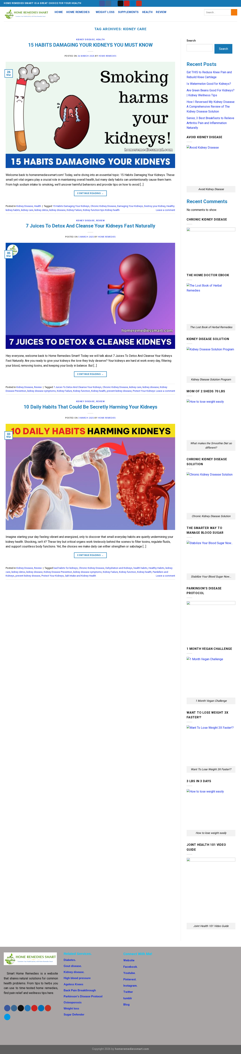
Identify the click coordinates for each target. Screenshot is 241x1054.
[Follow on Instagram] (108, 3)
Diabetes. (70, 959)
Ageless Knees (73, 984)
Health (147, 12)
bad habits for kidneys (65, 568)
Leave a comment (165, 210)
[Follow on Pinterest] (127, 3)
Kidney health (98, 390)
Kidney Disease (85, 39)
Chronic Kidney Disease (103, 206)
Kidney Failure (74, 210)
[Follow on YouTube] (139, 3)
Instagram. (130, 985)
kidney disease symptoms (41, 390)
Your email (190, 976)
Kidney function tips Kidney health (101, 210)
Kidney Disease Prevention (58, 572)
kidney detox (41, 210)
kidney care (27, 210)
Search (191, 40)
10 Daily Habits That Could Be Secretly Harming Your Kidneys (90, 407)
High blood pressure (77, 978)
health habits (140, 568)
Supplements (128, 12)
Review (161, 12)
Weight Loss (105, 12)
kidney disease (57, 210)
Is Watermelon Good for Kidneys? (209, 84)
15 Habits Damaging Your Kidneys (71, 206)
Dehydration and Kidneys (118, 568)
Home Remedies (78, 12)
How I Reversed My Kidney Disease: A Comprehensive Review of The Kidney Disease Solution (211, 106)
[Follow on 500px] (7, 1017)
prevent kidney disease (119, 390)
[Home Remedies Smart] (26, 14)
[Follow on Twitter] (114, 3)
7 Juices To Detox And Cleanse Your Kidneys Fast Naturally (90, 226)
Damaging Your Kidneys (130, 206)
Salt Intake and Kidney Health (80, 575)
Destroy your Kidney (154, 206)
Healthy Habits (156, 568)
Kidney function (81, 390)
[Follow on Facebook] (102, 3)
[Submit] (234, 12)
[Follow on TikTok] (21, 1008)
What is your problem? (198, 990)
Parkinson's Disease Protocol (83, 996)
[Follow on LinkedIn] (133, 3)
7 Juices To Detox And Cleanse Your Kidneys (77, 387)
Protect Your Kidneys (144, 390)
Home (59, 12)
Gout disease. (73, 966)
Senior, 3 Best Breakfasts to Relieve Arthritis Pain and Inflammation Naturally (210, 123)
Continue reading (90, 193)
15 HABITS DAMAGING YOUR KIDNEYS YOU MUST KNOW (90, 45)
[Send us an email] (120, 3)
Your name (190, 961)
